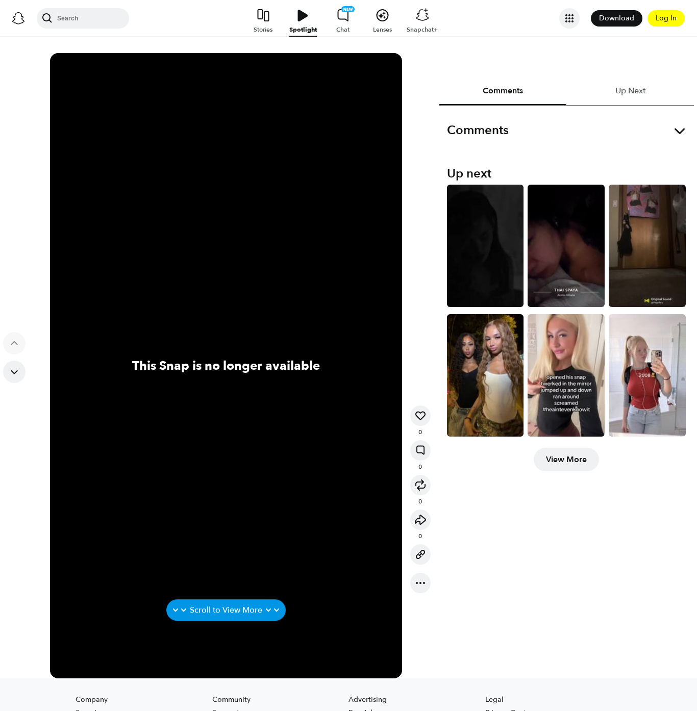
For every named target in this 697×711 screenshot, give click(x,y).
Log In (666, 18)
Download (616, 18)
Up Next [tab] (630, 90)
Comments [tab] (502, 90)
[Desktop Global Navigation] (18, 18)
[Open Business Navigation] (569, 18)
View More (566, 459)
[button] (420, 415)
